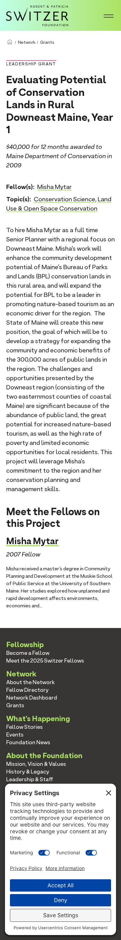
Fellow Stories (24, 727)
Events (15, 734)
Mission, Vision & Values (36, 764)
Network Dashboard (31, 697)
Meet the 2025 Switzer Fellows (45, 660)
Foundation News (28, 742)
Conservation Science (64, 199)
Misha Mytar (54, 187)
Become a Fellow (27, 653)
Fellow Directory (27, 690)
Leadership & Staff (29, 779)
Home (9, 42)
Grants (47, 42)
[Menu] (108, 15)
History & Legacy (27, 771)
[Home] (37, 14)
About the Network (30, 682)
